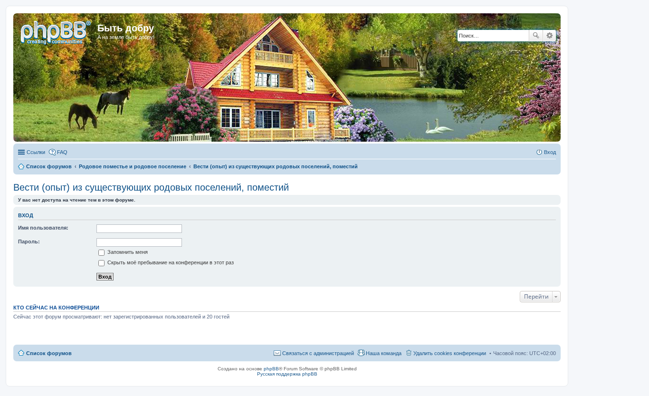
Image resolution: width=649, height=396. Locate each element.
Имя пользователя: (43, 228)
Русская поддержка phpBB (287, 374)
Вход (25, 215)
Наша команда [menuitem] (383, 353)
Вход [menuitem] (550, 152)
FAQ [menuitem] (62, 152)
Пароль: (29, 241)
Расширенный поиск (549, 35)
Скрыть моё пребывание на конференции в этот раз (170, 262)
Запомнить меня (127, 252)
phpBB (271, 368)
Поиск (536, 35)
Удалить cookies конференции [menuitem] (449, 353)
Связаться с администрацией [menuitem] (318, 353)
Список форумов (49, 353)
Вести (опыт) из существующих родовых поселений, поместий (151, 187)
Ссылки (36, 152)
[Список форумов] (56, 31)
